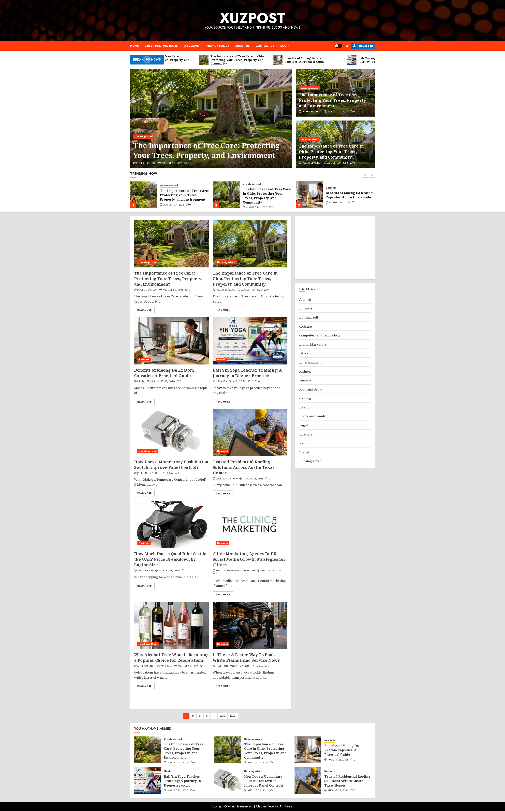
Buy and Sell (308, 317)
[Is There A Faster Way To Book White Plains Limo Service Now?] (250, 625)
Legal (303, 425)
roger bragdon (146, 163)
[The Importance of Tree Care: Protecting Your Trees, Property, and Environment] (211, 118)
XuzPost (252, 18)
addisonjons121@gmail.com (155, 666)
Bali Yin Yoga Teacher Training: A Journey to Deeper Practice (344, 195)
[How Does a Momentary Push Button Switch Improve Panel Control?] (171, 432)
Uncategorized (144, 136)
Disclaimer (192, 46)
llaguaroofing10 (227, 478)
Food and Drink (148, 644)
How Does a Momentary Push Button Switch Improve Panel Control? (171, 464)
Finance (305, 380)
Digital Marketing (312, 344)
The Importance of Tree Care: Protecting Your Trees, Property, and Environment (206, 150)
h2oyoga (221, 381)
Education (306, 353)
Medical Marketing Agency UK (235, 570)
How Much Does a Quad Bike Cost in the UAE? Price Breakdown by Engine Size (170, 559)
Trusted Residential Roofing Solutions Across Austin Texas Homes (243, 467)
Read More (144, 310)
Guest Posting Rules (161, 46)
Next (233, 716)
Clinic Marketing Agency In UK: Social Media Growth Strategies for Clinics (249, 559)
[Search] (346, 46)
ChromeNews (265, 806)
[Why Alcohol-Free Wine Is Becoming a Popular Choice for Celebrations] (171, 625)
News (303, 443)
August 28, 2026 (172, 163)
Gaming (305, 398)
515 (222, 716)
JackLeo (142, 473)
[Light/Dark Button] (338, 46)
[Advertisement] (335, 247)
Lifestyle (305, 434)
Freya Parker (145, 570)
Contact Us (265, 46)
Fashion (305, 371)
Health (330, 185)
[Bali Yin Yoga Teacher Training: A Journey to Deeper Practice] (309, 194)
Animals (305, 299)
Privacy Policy (217, 46)
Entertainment (310, 362)
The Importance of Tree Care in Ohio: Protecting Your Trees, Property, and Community (331, 151)
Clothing (305, 326)
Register (366, 46)
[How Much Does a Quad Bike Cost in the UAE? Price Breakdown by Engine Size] (171, 524)
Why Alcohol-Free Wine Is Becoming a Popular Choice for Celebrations (171, 657)
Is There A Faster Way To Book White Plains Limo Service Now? (246, 657)
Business (248, 188)
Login (285, 46)
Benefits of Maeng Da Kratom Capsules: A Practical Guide (267, 195)
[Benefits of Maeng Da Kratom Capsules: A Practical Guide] (226, 194)
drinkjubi (143, 381)
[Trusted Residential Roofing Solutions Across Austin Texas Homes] (250, 432)
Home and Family (312, 416)
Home (134, 46)
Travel (304, 452)
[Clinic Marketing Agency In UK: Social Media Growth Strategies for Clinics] (250, 524)
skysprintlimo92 (226, 666)
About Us (242, 46)
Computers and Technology (319, 335)
